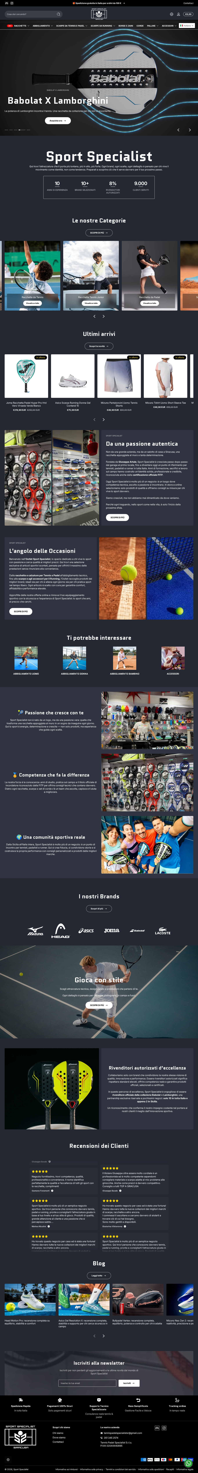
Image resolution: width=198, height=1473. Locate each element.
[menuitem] (75, 1433)
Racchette (20, 26)
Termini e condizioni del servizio (121, 1469)
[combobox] (29, 14)
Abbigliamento (41, 26)
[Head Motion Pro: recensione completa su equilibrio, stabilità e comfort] (30, 1300)
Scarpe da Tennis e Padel (70, 26)
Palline (151, 26)
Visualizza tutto (32, 303)
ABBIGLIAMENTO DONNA (74, 673)
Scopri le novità (97, 346)
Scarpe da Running (101, 26)
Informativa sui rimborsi (67, 1469)
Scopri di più (97, 908)
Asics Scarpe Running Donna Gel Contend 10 (72, 404)
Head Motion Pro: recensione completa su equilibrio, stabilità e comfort (27, 1322)
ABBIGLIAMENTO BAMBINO (124, 673)
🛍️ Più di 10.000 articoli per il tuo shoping (99, 3)
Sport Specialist (20, 1469)
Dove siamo (59, 1437)
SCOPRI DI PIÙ (97, 232)
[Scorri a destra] (189, 129)
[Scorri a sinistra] (178, 129)
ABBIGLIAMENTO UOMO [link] (26, 673)
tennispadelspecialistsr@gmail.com (123, 1433)
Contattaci (188, 3)
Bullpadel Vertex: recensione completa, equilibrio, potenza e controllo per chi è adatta (137, 1322)
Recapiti (170, 1469)
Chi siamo (58, 1433)
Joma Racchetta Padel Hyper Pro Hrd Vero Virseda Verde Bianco (26, 404)
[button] (171, 14)
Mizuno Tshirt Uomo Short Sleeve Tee (165, 402)
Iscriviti (127, 1383)
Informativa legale (184, 1469)
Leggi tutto (97, 1275)
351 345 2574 (111, 1437)
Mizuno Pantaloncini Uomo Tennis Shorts (119, 404)
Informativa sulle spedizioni (151, 1469)
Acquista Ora (15, 120)
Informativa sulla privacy (91, 1469)
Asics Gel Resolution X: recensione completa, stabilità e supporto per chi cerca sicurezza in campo (83, 1323)
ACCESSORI (173, 673)
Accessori (168, 26)
